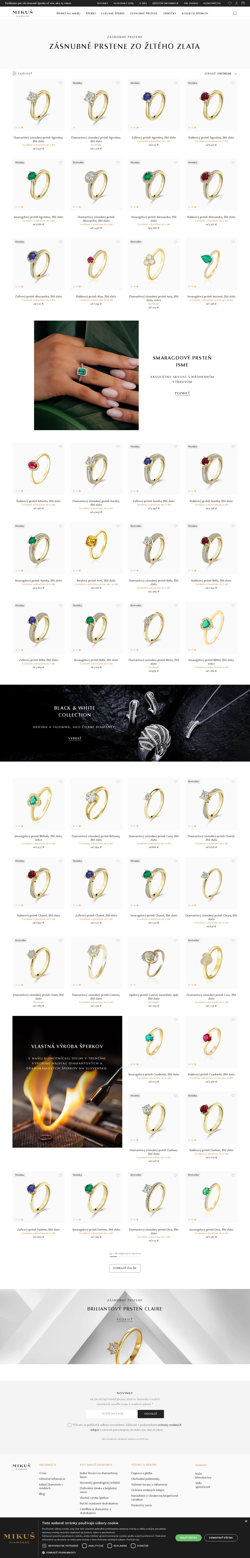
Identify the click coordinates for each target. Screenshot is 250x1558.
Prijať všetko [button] (188, 1537)
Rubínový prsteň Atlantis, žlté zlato (39, 501)
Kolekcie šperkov (195, 13)
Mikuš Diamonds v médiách (51, 1486)
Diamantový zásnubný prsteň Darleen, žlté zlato (154, 1152)
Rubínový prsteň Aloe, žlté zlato (96, 296)
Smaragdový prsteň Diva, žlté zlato (211, 1229)
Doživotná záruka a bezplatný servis (98, 1490)
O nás (143, 3)
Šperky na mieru (68, 13)
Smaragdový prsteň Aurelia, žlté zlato (38, 580)
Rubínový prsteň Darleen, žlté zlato (211, 1150)
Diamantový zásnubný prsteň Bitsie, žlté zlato (154, 662)
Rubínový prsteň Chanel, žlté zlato (38, 915)
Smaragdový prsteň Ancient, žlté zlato (211, 296)
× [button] (246, 1521)
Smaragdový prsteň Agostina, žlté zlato (38, 217)
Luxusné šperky (113, 13)
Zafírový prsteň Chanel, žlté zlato (96, 915)
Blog (42, 1494)
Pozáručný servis (141, 1505)
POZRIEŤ (182, 393)
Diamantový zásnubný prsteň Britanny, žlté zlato (96, 838)
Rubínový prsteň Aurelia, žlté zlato (211, 501)
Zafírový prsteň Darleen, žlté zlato (38, 1229)
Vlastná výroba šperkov (94, 1498)
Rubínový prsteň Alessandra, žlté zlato (211, 217)
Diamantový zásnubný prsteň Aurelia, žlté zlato (96, 503)
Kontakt (201, 1465)
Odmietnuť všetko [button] (221, 1537)
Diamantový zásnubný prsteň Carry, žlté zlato (154, 838)
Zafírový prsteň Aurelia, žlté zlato (154, 501)
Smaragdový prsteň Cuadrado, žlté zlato (153, 1074)
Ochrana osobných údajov (148, 1490)
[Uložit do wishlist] (60, 83)
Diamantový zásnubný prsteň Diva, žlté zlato (153, 1231)
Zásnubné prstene (144, 13)
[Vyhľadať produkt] (235, 13)
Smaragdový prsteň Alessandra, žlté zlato (153, 219)
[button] (106, 1552)
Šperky (91, 13)
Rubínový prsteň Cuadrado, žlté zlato (211, 1074)
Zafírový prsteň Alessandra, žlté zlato (38, 296)
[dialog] (125, 1537)
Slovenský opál (124, 3)
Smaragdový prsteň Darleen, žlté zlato (96, 1229)
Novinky (102, 3)
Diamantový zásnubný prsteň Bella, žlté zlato (153, 582)
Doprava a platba (141, 1473)
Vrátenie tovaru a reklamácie (149, 1484)
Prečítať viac (133, 1539)
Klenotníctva (212, 3)
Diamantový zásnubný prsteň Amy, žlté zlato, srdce (153, 298)
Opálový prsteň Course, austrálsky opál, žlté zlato (154, 997)
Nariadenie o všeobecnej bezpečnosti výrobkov (154, 1498)
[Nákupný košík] (243, 3)
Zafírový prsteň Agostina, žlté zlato (154, 137)
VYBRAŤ (75, 738)
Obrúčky (169, 13)
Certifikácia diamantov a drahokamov (95, 1511)
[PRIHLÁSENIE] (236, 3)
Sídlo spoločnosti (202, 1485)
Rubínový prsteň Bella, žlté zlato (211, 580)
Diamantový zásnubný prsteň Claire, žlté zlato (38, 997)
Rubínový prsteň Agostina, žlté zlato (211, 137)
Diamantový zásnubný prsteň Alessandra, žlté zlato (96, 219)
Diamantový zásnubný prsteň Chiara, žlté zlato (211, 917)
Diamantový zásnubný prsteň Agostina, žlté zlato (38, 139)
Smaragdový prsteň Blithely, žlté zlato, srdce (38, 838)
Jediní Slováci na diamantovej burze (98, 1475)
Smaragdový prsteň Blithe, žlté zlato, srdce (211, 662)
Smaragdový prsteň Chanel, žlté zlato (153, 915)
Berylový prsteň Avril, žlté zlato (96, 580)
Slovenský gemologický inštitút (100, 1482)
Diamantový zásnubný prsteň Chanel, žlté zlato (211, 838)
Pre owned (191, 3)
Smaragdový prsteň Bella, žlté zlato (96, 660)
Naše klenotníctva (203, 1475)
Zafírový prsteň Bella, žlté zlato (38, 660)
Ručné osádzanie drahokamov (99, 1503)
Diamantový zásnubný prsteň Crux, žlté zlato (211, 997)
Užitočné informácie (165, 3)
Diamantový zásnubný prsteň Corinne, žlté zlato (96, 997)
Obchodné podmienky (145, 1479)
